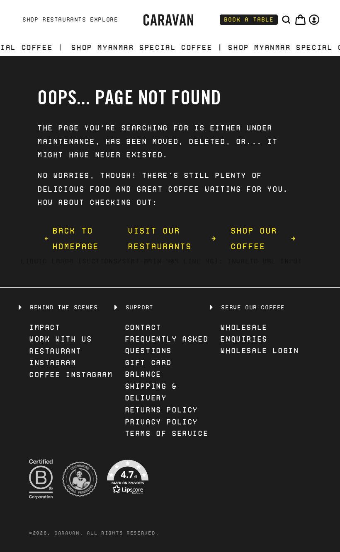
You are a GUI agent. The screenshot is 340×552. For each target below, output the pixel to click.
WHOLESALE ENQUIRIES (243, 333)
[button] (286, 19)
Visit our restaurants (160, 238)
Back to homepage (75, 238)
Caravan (67, 533)
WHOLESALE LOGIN (259, 350)
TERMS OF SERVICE (167, 433)
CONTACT (143, 327)
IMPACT (45, 327)
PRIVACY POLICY (161, 422)
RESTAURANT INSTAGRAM (55, 356)
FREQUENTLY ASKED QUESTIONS (167, 344)
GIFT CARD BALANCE (148, 368)
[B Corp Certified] (41, 479)
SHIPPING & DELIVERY (151, 392)
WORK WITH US (60, 339)
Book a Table (249, 19)
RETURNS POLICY (161, 410)
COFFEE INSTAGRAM (71, 374)
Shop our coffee (254, 238)
